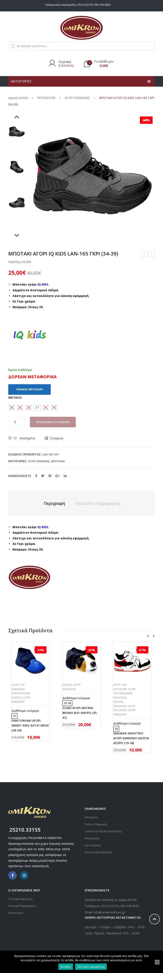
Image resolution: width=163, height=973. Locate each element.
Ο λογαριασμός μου (20, 899)
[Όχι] (157, 962)
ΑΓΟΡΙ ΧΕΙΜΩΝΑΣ (77, 98)
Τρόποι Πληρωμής (96, 824)
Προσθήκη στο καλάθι (52, 422)
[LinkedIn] (65, 476)
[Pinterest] (49, 476)
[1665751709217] (16, 167)
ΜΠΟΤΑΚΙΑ (58, 461)
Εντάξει (65, 966)
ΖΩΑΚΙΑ (67, 685)
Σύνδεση (67, 65)
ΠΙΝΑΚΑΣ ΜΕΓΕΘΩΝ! (29, 389)
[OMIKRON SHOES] (81, 27)
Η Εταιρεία (91, 817)
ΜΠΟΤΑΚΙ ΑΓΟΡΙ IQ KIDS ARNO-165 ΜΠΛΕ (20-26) (144, 254)
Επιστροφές (92, 838)
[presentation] (147, 636)
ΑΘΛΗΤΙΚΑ (119, 697)
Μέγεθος (15, 397)
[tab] (54, 503)
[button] (37, 407)
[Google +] (57, 476)
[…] (51, 866)
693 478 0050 (102, 5)
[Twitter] (42, 476)
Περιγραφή (54, 503)
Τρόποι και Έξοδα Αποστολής (103, 831)
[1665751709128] (16, 202)
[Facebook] (36, 476)
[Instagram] (24, 875)
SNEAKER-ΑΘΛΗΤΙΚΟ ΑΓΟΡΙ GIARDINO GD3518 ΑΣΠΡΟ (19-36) (131, 738)
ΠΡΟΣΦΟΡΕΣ (46, 98)
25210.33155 (85, 5)
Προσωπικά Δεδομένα (98, 852)
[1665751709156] (16, 131)
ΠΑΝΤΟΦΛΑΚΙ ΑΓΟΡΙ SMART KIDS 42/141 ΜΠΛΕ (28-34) (30, 725)
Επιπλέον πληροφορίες (97, 503)
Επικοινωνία (15, 913)
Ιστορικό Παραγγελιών (22, 906)
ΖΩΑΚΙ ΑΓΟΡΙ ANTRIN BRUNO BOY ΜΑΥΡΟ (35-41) (152, 254)
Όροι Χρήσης (93, 845)
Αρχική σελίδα (18, 98)
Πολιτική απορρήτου (91, 966)
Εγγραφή (65, 62)
